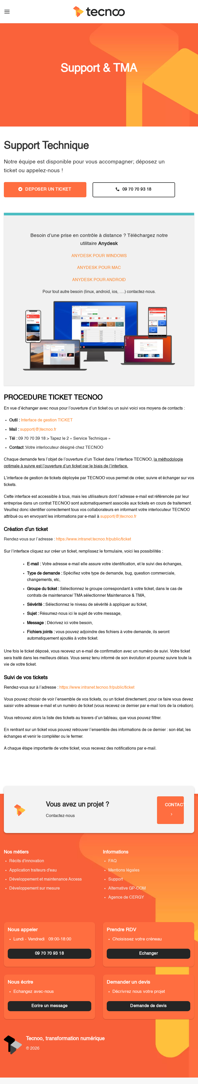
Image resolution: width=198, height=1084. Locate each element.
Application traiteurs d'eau (33, 870)
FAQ (112, 861)
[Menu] (7, 11)
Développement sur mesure (34, 888)
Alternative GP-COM (127, 888)
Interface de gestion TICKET (47, 420)
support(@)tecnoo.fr (38, 430)
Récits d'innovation (26, 861)
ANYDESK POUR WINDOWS (99, 256)
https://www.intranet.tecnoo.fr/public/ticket (93, 539)
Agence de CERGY (126, 898)
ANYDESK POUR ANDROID (99, 280)
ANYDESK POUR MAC (99, 268)
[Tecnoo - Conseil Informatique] (99, 11)
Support (115, 879)
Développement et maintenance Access (45, 879)
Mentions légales (124, 870)
